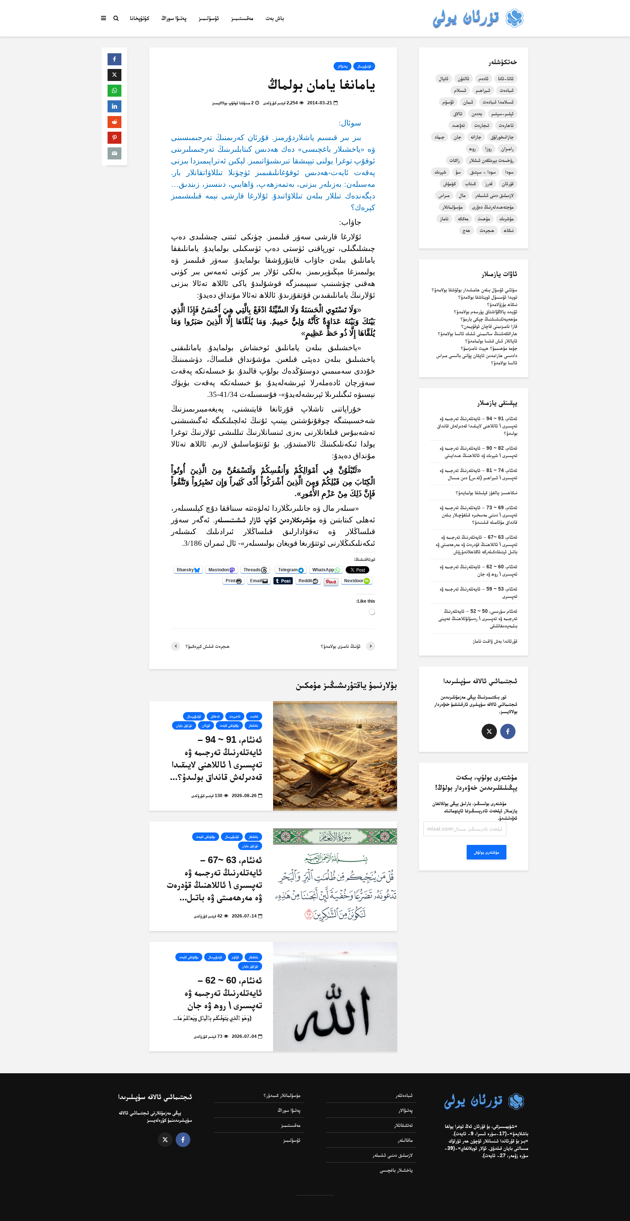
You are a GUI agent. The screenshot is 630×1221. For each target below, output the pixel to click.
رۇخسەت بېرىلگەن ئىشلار (491, 160)
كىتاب (470, 183)
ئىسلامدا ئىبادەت (498, 102)
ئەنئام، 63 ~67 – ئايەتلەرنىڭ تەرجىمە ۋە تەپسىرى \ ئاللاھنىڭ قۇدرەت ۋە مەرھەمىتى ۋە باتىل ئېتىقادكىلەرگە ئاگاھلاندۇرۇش (476, 544)
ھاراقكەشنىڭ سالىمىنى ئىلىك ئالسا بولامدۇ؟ (477, 333)
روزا (488, 148)
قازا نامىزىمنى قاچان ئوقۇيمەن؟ (489, 326)
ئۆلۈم (235, 957)
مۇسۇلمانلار (452, 207)
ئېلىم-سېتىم (502, 113)
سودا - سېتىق (483, 172)
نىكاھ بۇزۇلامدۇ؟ (502, 304)
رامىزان (507, 148)
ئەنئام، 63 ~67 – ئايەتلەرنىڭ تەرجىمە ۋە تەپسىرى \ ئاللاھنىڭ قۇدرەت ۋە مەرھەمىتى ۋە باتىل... (214, 878)
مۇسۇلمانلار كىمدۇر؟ (282, 1095)
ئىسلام (460, 90)
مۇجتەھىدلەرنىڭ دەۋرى (493, 207)
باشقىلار (253, 725)
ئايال (443, 78)
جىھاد (439, 137)
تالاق (458, 113)
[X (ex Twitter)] (489, 731)
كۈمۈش (449, 183)
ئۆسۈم (448, 102)
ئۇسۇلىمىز (209, 18)
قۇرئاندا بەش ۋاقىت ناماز (495, 641)
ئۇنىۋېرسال (364, 66)
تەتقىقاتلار (403, 1125)
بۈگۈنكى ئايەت (229, 725)
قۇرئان (206, 725)
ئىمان (468, 102)
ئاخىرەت (234, 716)
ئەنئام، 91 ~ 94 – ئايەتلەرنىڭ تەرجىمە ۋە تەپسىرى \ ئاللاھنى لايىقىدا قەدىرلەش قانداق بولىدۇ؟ (477, 426)
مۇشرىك (506, 218)
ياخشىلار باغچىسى (396, 1170)
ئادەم (484, 78)
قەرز (489, 183)
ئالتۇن (463, 78)
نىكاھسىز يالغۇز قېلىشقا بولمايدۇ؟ (486, 492)
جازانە (476, 137)
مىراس (444, 195)
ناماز (444, 218)
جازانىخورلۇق (502, 137)
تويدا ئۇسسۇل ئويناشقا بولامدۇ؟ (487, 297)
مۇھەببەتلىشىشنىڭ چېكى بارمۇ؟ (488, 319)
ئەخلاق (215, 716)
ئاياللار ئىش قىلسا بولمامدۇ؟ (491, 341)
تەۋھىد (458, 125)
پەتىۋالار (342, 66)
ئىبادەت (507, 90)
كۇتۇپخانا (139, 18)
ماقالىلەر (405, 1140)
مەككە (463, 218)
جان (457, 137)
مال (462, 195)
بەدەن (477, 113)
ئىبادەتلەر (404, 1095)
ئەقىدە (254, 716)
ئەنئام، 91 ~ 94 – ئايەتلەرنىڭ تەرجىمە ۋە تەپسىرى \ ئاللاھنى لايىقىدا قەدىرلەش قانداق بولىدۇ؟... (216, 758)
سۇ (458, 172)
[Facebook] (508, 731)
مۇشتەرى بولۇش (486, 852)
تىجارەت (481, 125)
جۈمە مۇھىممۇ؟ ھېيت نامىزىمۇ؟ (489, 348)
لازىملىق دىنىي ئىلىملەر (393, 1155)
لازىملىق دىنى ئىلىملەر (494, 195)
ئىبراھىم (483, 90)
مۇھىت (484, 218)
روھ (472, 148)
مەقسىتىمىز (242, 18)
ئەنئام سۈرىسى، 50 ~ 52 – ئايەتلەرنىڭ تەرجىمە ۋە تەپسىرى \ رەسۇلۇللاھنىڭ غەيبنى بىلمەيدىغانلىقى (478, 618)
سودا (509, 172)
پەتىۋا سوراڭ (174, 18)
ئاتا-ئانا (506, 78)
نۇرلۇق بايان (184, 725)
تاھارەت (506, 125)
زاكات (455, 160)
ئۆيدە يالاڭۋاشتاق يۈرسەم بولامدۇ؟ (485, 311)
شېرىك (440, 172)
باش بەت (275, 18)
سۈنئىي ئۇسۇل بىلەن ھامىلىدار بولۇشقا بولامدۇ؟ (474, 290)
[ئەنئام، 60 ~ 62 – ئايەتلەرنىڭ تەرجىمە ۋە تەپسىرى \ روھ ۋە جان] (335, 996)
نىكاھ (509, 230)
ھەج (466, 230)
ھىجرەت (487, 230)
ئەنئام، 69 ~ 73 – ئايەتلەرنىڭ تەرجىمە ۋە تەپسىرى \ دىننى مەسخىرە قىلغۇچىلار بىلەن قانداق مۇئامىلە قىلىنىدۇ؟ (478, 515)
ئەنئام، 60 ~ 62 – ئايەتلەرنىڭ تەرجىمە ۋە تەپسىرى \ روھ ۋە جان (223, 993)
